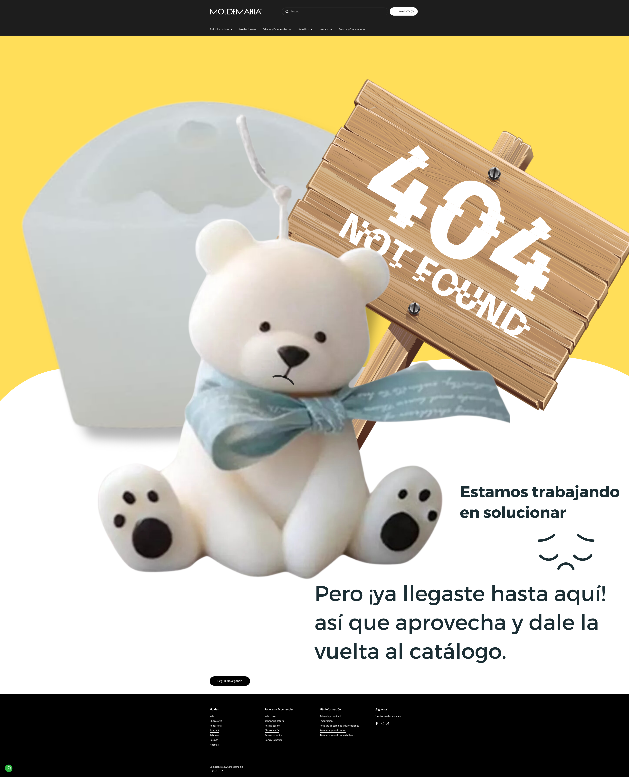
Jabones (214, 735)
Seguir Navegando (229, 681)
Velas (212, 716)
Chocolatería (272, 730)
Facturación (326, 721)
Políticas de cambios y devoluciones (339, 726)
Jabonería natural (275, 721)
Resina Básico (272, 726)
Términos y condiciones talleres (337, 735)
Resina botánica (273, 735)
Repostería (216, 726)
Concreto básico (274, 740)
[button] (404, 11)
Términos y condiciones (333, 730)
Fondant (214, 730)
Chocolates (216, 721)
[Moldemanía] (236, 11)
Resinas (214, 740)
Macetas (214, 745)
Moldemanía (236, 767)
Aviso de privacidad (330, 716)
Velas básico (271, 716)
